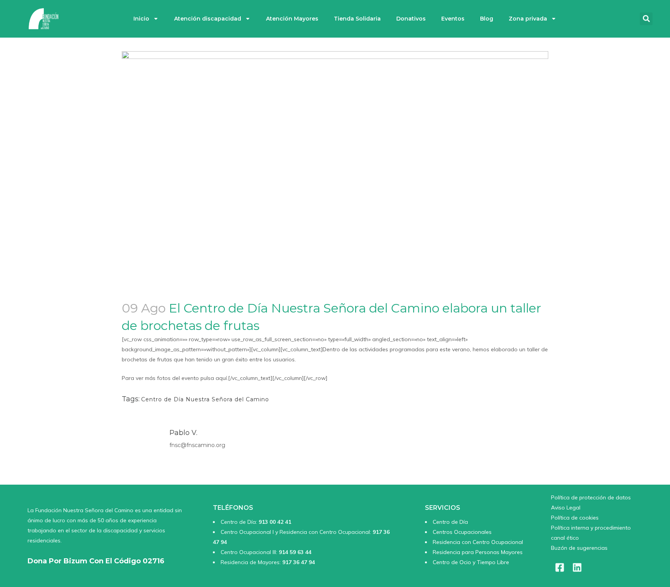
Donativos (411, 18)
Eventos (453, 18)
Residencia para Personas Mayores (478, 552)
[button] (646, 18)
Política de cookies (575, 517)
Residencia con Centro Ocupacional (478, 542)
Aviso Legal (565, 507)
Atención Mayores (292, 18)
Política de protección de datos (591, 497)
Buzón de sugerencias (579, 547)
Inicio (141, 18)
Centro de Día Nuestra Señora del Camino (205, 399)
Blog (486, 18)
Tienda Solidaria (357, 18)
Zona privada (528, 18)
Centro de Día (450, 521)
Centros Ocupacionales (462, 531)
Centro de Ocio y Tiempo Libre (471, 562)
